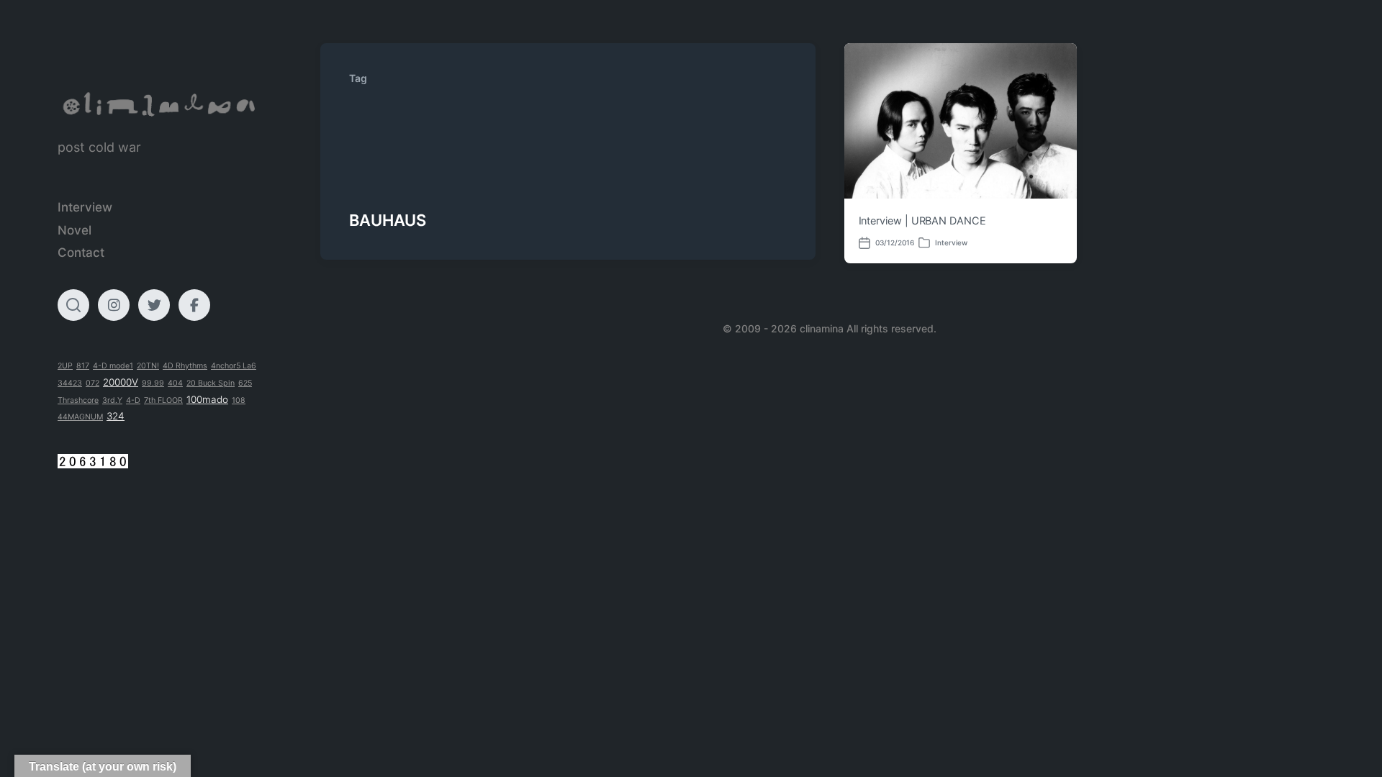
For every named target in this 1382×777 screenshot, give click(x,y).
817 (82, 366)
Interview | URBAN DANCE (922, 220)
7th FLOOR (163, 400)
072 (92, 383)
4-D (133, 400)
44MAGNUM (80, 417)
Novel (74, 230)
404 (175, 383)
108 (238, 400)
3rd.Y (112, 400)
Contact (81, 252)
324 (116, 416)
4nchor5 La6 (233, 366)
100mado (207, 399)
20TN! (148, 366)
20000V (120, 382)
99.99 (153, 383)
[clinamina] (160, 104)
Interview (85, 207)
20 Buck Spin (210, 383)
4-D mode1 (113, 366)
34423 (70, 383)
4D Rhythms (185, 366)
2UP (65, 366)
